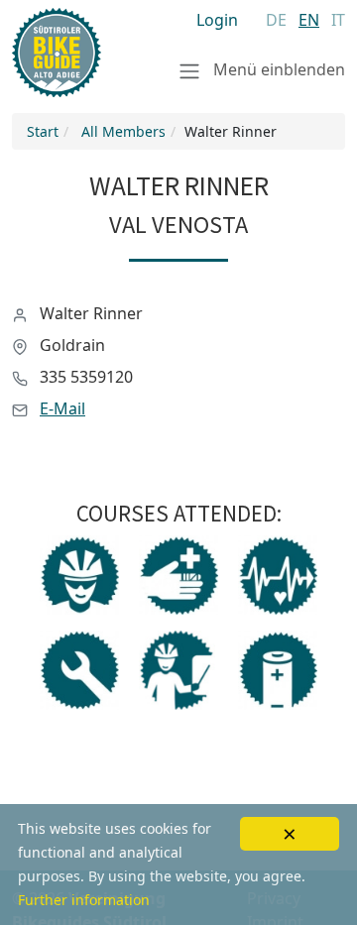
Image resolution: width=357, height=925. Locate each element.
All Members (123, 131)
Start (43, 131)
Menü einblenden (277, 69)
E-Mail (62, 408)
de (276, 20)
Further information (84, 899)
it (338, 20)
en (308, 20)
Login (217, 20)
